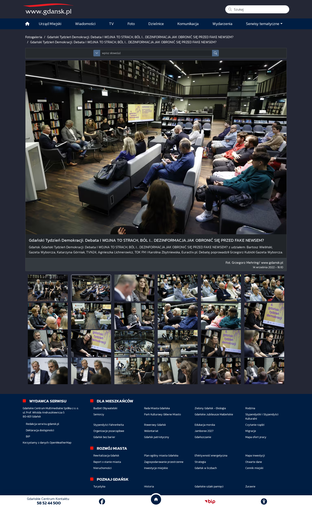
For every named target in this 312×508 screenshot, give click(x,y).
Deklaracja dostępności (40, 430)
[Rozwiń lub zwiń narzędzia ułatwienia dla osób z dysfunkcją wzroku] (264, 501)
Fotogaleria (33, 36)
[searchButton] (215, 53)
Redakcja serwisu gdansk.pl (42, 424)
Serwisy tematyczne (262, 24)
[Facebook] (102, 501)
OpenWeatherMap (60, 443)
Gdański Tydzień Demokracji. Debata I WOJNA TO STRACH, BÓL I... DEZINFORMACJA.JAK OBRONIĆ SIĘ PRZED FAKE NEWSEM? (140, 36)
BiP (28, 436)
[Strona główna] (27, 23)
